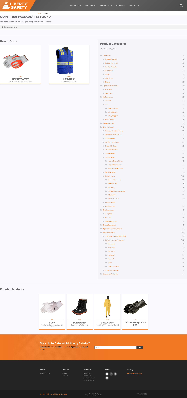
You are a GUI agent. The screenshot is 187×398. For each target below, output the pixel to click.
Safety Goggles (113, 116)
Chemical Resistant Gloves (114, 131)
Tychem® (111, 259)
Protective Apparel (109, 232)
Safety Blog (65, 375)
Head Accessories (110, 221)
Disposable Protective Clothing (115, 236)
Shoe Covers (109, 78)
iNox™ (107, 104)
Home (39, 13)
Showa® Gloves (110, 176)
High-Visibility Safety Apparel (112, 229)
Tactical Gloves (110, 202)
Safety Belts (109, 93)
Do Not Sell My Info (89, 380)
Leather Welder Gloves (115, 168)
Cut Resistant (112, 183)
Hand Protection (108, 127)
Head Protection (108, 210)
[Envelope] (107, 378)
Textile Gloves (110, 206)
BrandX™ (108, 101)
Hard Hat (108, 217)
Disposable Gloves (111, 146)
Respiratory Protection (110, 274)
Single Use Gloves (113, 199)
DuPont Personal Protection (114, 240)
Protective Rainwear (112, 270)
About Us (120, 6)
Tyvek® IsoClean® (113, 266)
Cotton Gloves (110, 138)
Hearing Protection (109, 225)
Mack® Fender (109, 119)
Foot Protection (108, 123)
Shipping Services (45, 373)
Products (74, 6)
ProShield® (111, 255)
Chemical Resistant (114, 180)
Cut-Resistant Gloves (112, 142)
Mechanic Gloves (110, 172)
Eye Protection (108, 97)
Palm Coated (112, 195)
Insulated (111, 187)
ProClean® (111, 251)
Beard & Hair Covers (111, 63)
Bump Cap (108, 214)
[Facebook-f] (111, 374)
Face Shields (109, 71)
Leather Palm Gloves (114, 165)
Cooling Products (111, 67)
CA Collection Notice (89, 378)
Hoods (107, 74)
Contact (133, 6)
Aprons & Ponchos (111, 59)
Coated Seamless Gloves (113, 135)
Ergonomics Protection (110, 86)
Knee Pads (108, 89)
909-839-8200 (44, 394)
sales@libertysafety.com (58, 394)
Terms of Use (87, 375)
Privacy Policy (87, 373)
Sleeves (107, 82)
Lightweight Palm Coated (116, 191)
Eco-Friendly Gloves (111, 150)
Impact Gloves (110, 153)
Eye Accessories (113, 108)
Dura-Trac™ (111, 247)
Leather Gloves (110, 157)
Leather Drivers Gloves (115, 161)
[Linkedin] (107, 374)
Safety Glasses (112, 112)
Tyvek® (110, 263)
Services (89, 6)
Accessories (106, 55)
